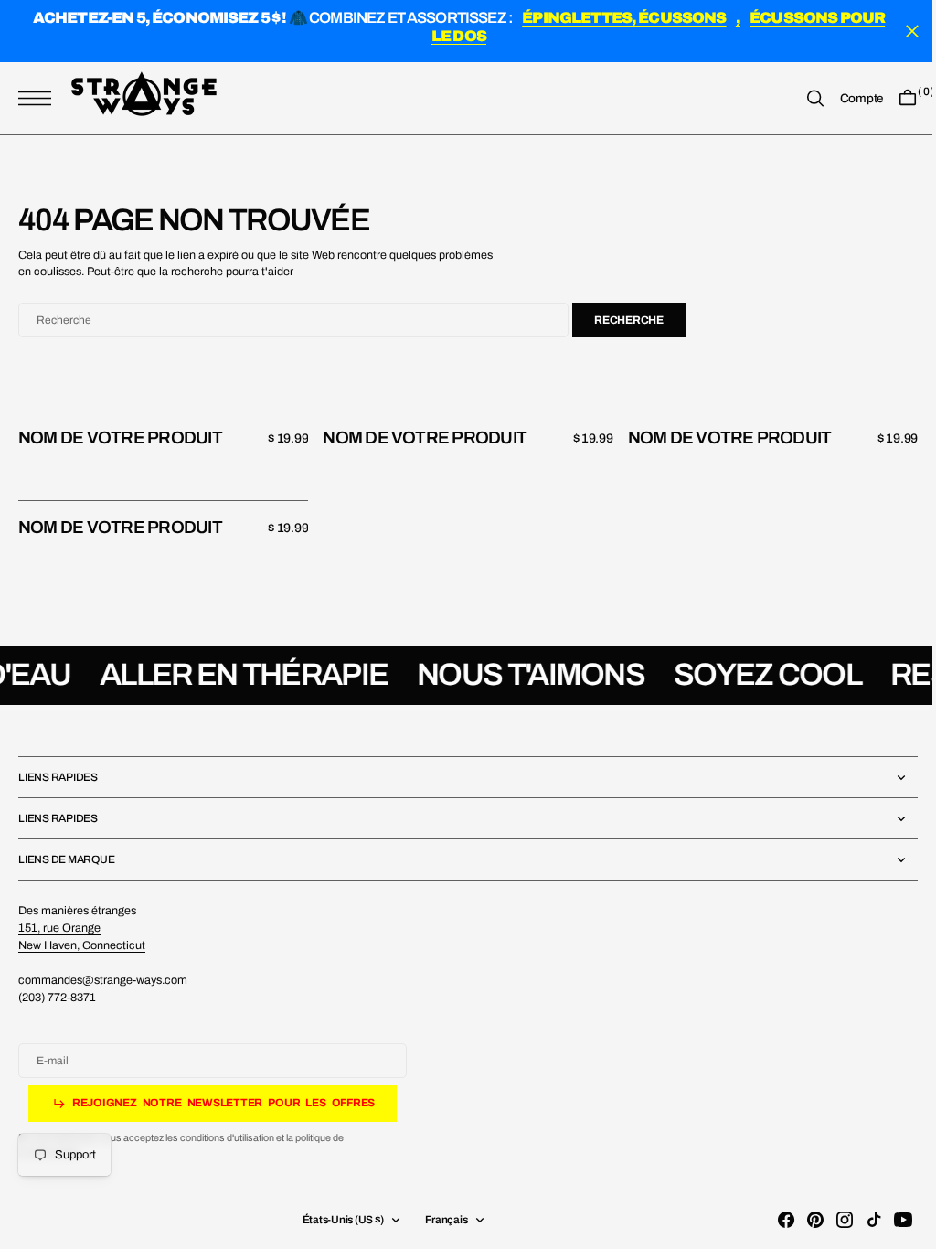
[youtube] (889, 1219)
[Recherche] (802, 99)
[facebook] (772, 1219)
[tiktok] (860, 1219)
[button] (39, 99)
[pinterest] (801, 1219)
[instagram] (831, 1219)
